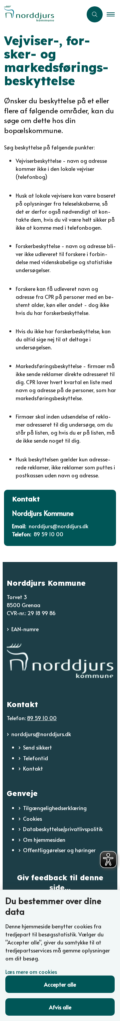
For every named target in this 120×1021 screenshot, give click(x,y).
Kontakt (33, 768)
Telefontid (35, 758)
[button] (113, 14)
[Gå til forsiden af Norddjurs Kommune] (41, 14)
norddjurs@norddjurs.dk (41, 734)
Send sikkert (37, 747)
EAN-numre (25, 629)
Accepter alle (60, 984)
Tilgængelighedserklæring (55, 807)
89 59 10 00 (42, 717)
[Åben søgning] (95, 14)
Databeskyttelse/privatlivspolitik (63, 828)
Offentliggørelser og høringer (59, 850)
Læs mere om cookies (31, 971)
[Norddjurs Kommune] (60, 661)
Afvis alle (60, 1007)
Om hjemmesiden (44, 839)
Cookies (32, 818)
